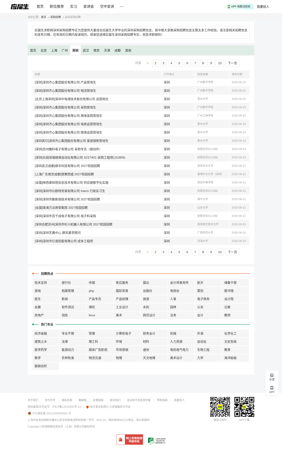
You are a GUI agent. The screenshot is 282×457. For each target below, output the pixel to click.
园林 (173, 307)
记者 (227, 307)
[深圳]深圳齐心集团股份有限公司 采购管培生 (65, 107)
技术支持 (41, 282)
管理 (92, 333)
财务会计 (149, 333)
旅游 (146, 299)
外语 (200, 333)
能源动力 (68, 349)
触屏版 (83, 400)
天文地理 (149, 358)
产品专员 (95, 299)
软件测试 (68, 307)
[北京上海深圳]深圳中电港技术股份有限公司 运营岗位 (71, 99)
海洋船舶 (230, 358)
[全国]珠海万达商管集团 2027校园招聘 (61, 207)
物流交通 (95, 358)
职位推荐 (57, 6)
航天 (200, 282)
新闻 (65, 299)
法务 (173, 315)
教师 (227, 315)
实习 (73, 6)
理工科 (93, 341)
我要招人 (263, 6)
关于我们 (33, 400)
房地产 (39, 315)
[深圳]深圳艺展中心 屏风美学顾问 (58, 232)
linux (92, 315)
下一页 (232, 63)
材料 (146, 341)
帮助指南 (162, 400)
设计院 (229, 299)
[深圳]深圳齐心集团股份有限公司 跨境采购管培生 (68, 115)
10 (220, 63)
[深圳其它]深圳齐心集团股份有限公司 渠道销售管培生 (71, 141)
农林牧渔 (68, 358)
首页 (40, 6)
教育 (227, 349)
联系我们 (115, 400)
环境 (119, 341)
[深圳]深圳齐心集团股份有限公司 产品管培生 (65, 82)
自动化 (201, 341)
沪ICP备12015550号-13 (66, 406)
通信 (146, 349)
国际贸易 (122, 290)
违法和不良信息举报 (139, 400)
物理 (119, 358)
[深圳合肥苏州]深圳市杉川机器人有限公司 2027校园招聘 (73, 224)
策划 (200, 290)
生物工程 (203, 349)
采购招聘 (55, 17)
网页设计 (149, 315)
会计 (200, 315)
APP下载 (244, 420)
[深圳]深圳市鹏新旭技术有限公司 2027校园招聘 (67, 199)
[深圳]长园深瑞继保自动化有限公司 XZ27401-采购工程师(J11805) (80, 157)
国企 (146, 282)
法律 (65, 341)
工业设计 (122, 307)
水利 (146, 307)
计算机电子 (123, 333)
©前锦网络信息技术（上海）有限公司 (62, 426)
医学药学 (41, 349)
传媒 (92, 282)
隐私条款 (67, 400)
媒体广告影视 (98, 349)
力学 (200, 358)
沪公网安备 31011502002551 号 (51, 413)
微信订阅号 (220, 420)
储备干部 (230, 282)
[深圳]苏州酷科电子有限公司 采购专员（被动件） (68, 149)
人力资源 (176, 341)
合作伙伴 (50, 400)
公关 (200, 307)
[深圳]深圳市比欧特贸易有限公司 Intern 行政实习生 (70, 191)
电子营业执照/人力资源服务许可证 (110, 406)
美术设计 (176, 358)
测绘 (65, 315)
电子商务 (203, 299)
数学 (38, 358)
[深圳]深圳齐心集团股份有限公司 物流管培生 (65, 90)
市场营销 (122, 349)
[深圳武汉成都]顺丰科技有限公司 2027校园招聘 (67, 166)
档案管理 (68, 290)
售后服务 (122, 282)
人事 (173, 299)
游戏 (38, 290)
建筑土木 (41, 341)
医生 (38, 299)
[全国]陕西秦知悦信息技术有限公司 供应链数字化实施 (71, 182)
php (91, 290)
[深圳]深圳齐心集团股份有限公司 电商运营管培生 (68, 124)
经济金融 (41, 333)
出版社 (147, 290)
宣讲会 (88, 6)
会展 (38, 307)
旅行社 (66, 282)
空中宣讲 (107, 6)
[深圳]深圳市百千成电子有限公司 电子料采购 (65, 216)
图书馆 (229, 290)
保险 (92, 307)
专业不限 (68, 333)
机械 (173, 333)
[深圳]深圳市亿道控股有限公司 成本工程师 (64, 241)
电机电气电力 (179, 349)
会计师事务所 (179, 282)
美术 (119, 315)
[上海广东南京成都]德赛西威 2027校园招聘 (64, 174)
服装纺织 (41, 366)
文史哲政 (230, 341)
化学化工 (230, 333)
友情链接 (98, 400)
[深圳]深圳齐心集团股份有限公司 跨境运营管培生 (68, 132)
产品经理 (122, 299)
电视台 (174, 290)
